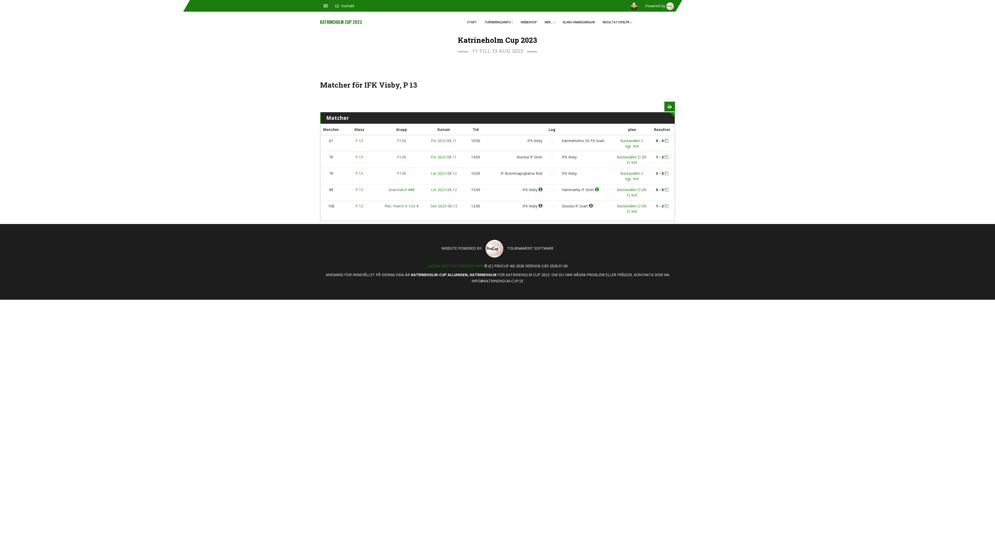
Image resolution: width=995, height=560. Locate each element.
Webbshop (529, 22)
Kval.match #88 (402, 189)
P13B (401, 140)
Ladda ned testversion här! (455, 265)
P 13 (359, 140)
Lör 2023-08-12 (444, 173)
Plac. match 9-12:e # (402, 206)
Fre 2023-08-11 (444, 140)
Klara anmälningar (579, 22)
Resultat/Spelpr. (616, 22)
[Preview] (669, 106)
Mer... (549, 22)
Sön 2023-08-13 (443, 206)
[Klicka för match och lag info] (666, 141)
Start (472, 22)
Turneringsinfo (498, 22)
